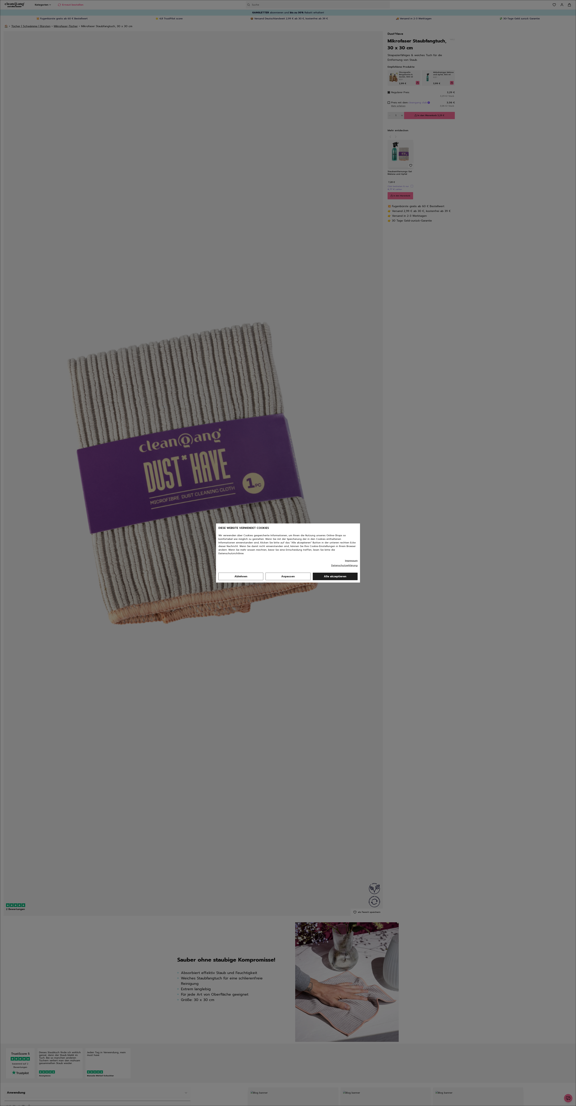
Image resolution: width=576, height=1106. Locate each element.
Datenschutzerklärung (344, 565)
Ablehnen (240, 576)
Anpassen (288, 576)
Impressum (351, 560)
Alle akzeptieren (335, 576)
